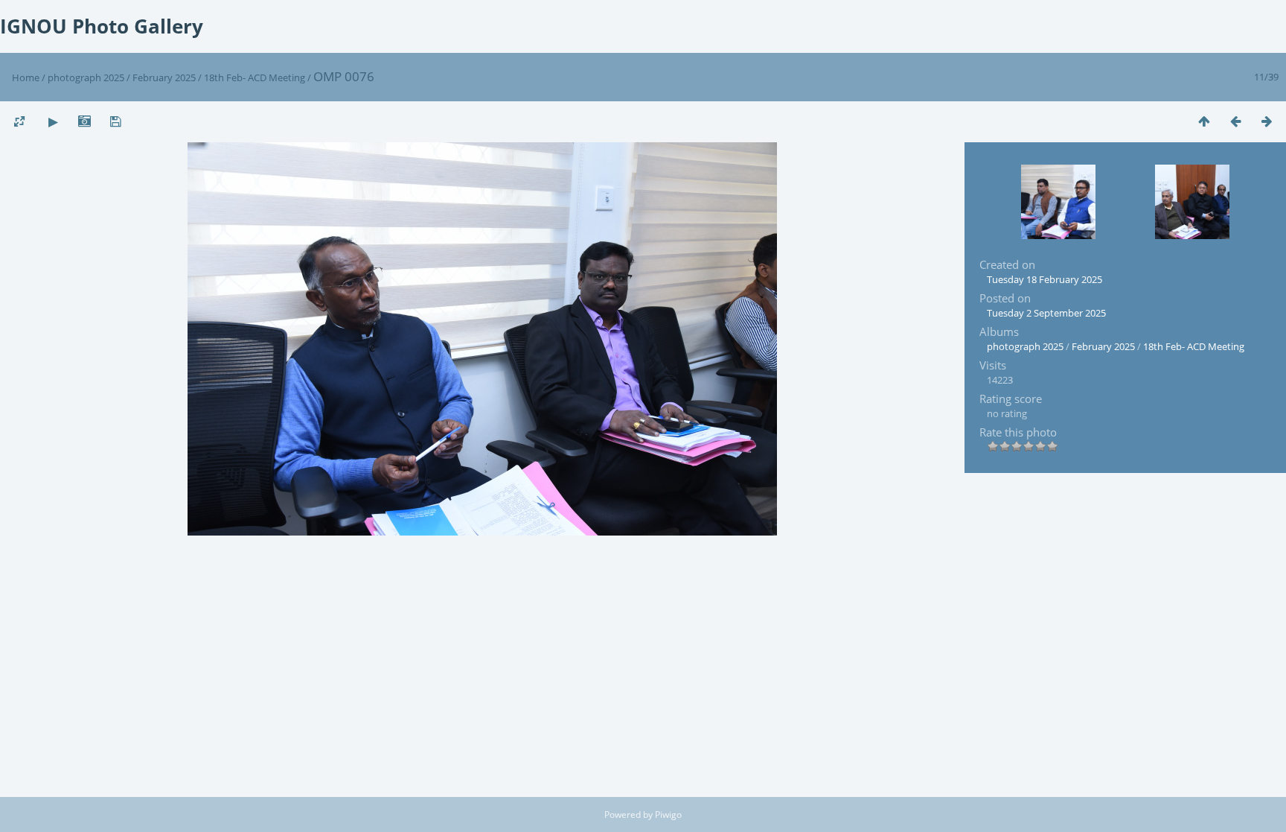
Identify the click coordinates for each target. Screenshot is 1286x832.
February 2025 (164, 77)
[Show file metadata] (84, 121)
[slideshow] (52, 121)
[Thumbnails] (1204, 121)
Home (25, 77)
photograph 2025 (86, 77)
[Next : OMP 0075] (1266, 121)
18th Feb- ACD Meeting (255, 77)
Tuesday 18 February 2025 (1044, 279)
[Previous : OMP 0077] (1235, 121)
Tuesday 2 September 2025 (1046, 313)
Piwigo (668, 814)
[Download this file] (115, 121)
